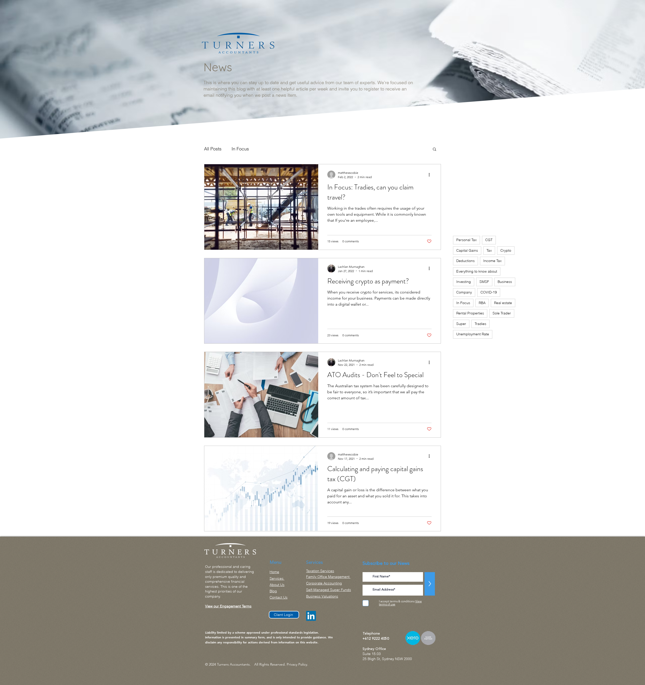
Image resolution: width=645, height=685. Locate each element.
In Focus (240, 149)
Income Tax (492, 260)
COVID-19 (488, 292)
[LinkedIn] (311, 616)
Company (464, 292)
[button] (434, 149)
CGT (489, 240)
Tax (489, 250)
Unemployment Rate (472, 334)
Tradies (480, 323)
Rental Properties (470, 313)
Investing (463, 281)
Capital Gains (467, 250)
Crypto (505, 250)
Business (505, 281)
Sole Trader (502, 313)
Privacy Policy (297, 664)
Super (461, 323)
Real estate (503, 303)
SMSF (484, 281)
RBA (482, 303)
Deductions (465, 260)
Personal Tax (466, 240)
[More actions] (431, 175)
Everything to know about (476, 271)
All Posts (212, 149)
